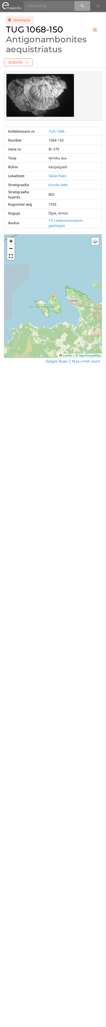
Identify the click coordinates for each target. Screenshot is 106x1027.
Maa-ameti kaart (86, 361)
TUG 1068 (56, 131)
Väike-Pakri (58, 175)
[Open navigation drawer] (98, 6)
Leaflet (67, 355)
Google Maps (57, 361)
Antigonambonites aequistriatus (46, 44)
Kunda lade (58, 184)
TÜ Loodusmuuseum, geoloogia (66, 223)
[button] (11, 241)
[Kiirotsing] (82, 6)
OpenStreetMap (90, 355)
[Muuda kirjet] (95, 30)
